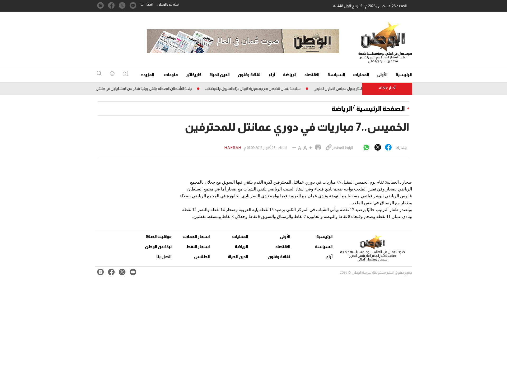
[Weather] (112, 74)
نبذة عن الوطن (168, 4)
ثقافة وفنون (249, 74)
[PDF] (125, 74)
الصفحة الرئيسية (380, 108)
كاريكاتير (193, 74)
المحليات (361, 74)
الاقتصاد (312, 74)
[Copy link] (328, 147)
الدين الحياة (219, 74)
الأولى (382, 74)
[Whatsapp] (366, 147)
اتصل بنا (146, 4)
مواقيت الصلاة (158, 236)
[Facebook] (388, 147)
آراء (272, 74)
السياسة (336, 74)
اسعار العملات (197, 236)
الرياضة (290, 74)
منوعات (171, 74)
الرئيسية (404, 74)
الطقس (202, 256)
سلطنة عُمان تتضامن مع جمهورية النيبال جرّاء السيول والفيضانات (259, 88)
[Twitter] (377, 147)
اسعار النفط (198, 246)
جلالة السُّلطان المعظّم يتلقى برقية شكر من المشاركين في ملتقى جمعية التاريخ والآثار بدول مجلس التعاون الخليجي (115, 88)
